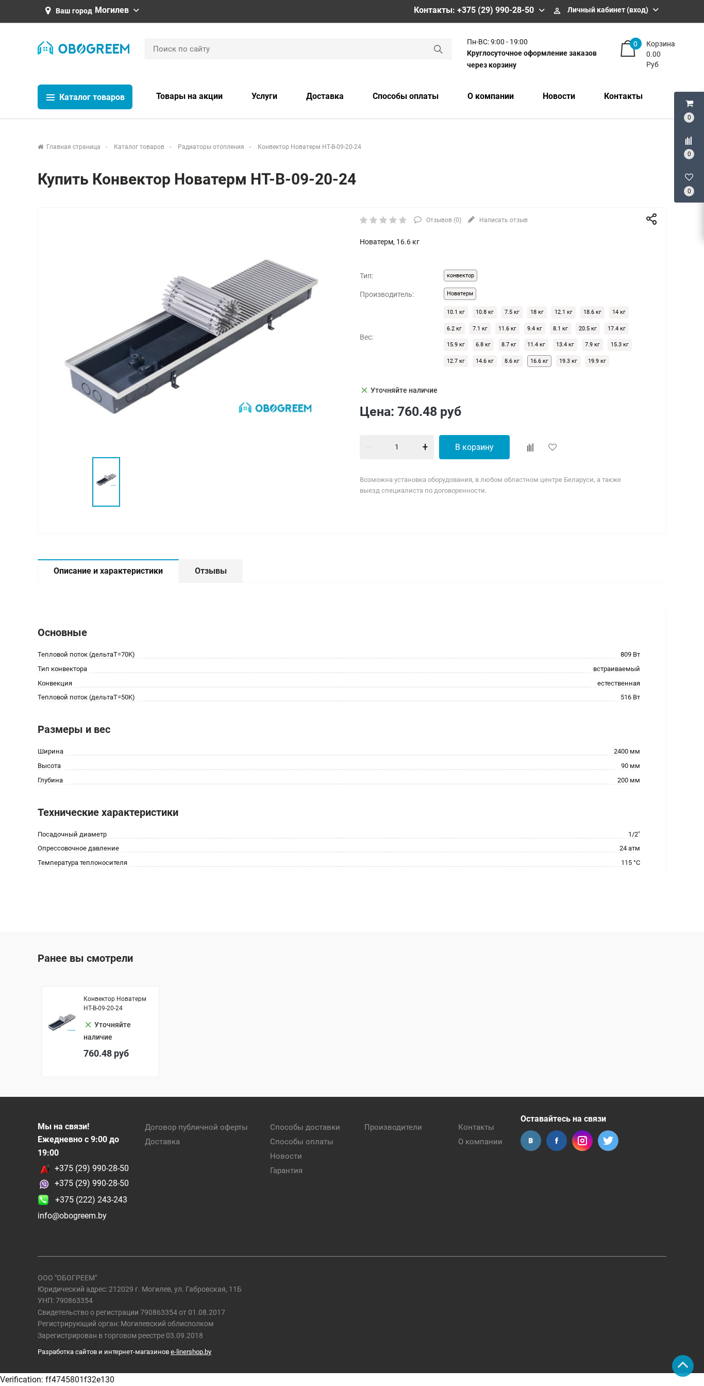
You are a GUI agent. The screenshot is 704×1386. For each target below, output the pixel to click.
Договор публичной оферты (196, 1127)
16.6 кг (539, 361)
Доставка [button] (325, 96)
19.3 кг (568, 361)
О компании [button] (490, 96)
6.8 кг (483, 344)
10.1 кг (456, 312)
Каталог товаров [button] (91, 97)
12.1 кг (564, 312)
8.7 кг (508, 344)
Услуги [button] (264, 96)
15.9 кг (456, 344)
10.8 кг (485, 312)
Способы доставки (305, 1127)
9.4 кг (534, 328)
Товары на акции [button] (189, 96)
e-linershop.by (191, 1352)
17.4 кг (617, 328)
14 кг (619, 312)
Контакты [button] (623, 96)
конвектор (460, 275)
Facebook (556, 1140)
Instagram (582, 1140)
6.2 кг (454, 328)
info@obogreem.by (72, 1216)
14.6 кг (485, 361)
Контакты (476, 1127)
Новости (286, 1156)
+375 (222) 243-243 (88, 1200)
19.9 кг (597, 361)
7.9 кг (592, 344)
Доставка (162, 1141)
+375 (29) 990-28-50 (92, 1168)
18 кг (537, 312)
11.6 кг (507, 328)
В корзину (474, 447)
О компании (480, 1141)
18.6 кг (592, 312)
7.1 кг (480, 328)
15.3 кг (620, 344)
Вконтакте (531, 1140)
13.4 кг (565, 344)
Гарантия (286, 1170)
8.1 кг (560, 328)
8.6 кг (512, 361)
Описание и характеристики (108, 571)
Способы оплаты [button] (406, 96)
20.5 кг (588, 328)
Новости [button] (559, 96)
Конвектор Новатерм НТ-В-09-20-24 (114, 1003)
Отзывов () (443, 220)
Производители (393, 1127)
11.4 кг (536, 344)
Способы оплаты (301, 1141)
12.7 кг (456, 361)
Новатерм (460, 293)
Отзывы (211, 571)
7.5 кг (512, 312)
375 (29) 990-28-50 (94, 1183)
